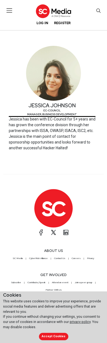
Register (62, 23)
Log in (42, 23)
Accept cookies (53, 336)
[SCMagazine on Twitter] (53, 232)
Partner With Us (54, 289)
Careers (76, 258)
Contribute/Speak (36, 282)
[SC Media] (53, 11)
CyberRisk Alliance (38, 258)
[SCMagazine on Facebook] (41, 232)
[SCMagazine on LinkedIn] (66, 232)
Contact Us (59, 258)
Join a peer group (83, 282)
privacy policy (80, 322)
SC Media (18, 258)
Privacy (90, 258)
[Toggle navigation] (9, 10)
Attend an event (60, 282)
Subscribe (16, 282)
